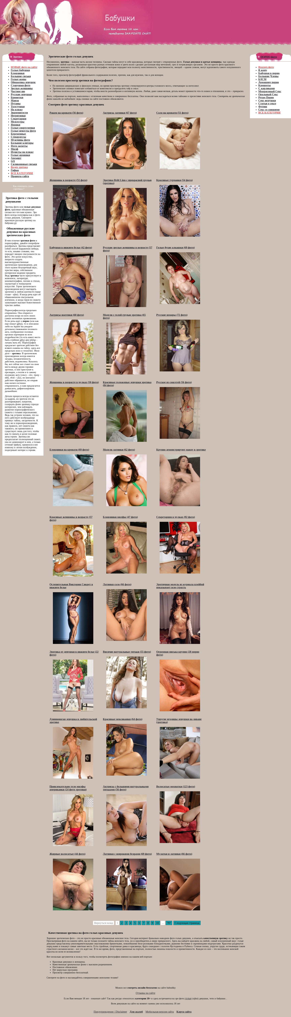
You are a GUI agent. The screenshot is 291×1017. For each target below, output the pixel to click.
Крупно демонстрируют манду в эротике (181, 449)
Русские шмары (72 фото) (171, 314)
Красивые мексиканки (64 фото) (122, 719)
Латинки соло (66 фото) (117, 584)
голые (188, 998)
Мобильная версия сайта (160, 1011)
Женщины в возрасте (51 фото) (68, 180)
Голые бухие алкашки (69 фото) (175, 247)
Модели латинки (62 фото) (119, 449)
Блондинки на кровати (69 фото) (69, 449)
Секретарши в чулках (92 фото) (175, 517)
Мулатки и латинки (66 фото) (174, 853)
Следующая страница (187, 922)
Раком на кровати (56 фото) (66, 112)
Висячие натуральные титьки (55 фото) (127, 651)
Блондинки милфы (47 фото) (120, 517)
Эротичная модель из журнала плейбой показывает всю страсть (180, 586)
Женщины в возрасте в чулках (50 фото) (74, 382)
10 (157, 922)
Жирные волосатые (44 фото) (67, 853)
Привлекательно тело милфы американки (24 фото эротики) (68, 788)
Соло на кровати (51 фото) (172, 112)
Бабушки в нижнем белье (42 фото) (71, 247)
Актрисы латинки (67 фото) (120, 112)
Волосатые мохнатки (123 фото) (175, 786)
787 (169, 922)
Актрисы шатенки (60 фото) (67, 314)
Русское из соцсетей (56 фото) (174, 382)
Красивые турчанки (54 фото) (174, 180)
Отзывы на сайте (145, 993)
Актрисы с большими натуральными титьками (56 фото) (126, 788)
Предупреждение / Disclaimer (110, 1011)
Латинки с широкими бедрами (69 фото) (127, 853)
